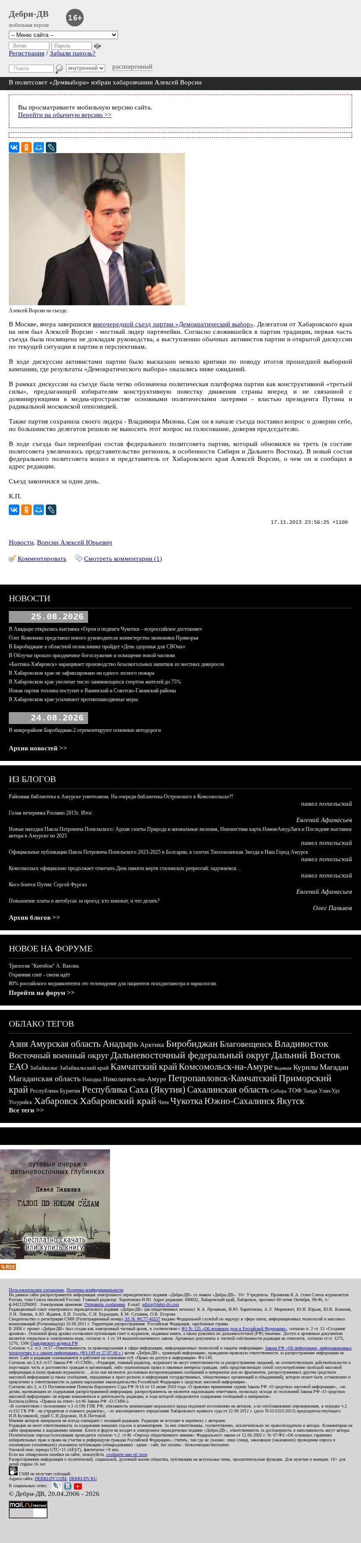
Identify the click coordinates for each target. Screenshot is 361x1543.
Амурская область (65, 1043)
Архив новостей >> (38, 748)
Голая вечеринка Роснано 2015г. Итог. (51, 813)
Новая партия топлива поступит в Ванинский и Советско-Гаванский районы (92, 690)
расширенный (132, 66)
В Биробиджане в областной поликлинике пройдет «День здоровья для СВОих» (97, 647)
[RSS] (8, 1267)
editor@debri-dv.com (160, 1304)
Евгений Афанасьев (324, 819)
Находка (91, 1079)
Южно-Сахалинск (239, 1101)
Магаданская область (45, 1078)
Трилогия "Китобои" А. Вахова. (44, 966)
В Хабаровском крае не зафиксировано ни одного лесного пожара (81, 673)
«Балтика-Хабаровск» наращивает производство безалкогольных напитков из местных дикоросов (116, 664)
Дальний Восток (305, 1054)
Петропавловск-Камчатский (222, 1078)
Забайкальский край (84, 1067)
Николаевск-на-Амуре (134, 1078)
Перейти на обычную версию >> (64, 114)
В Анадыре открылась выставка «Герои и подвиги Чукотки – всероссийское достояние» (105, 629)
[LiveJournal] (51, 147)
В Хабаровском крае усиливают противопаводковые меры (73, 699)
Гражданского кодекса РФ (54, 1343)
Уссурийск (20, 1102)
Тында (310, 1091)
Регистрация (26, 53)
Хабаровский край (118, 1100)
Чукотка (186, 1101)
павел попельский (326, 803)
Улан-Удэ (329, 1091)
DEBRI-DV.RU (83, 1478)
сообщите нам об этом (126, 1454)
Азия (18, 1043)
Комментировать (42, 558)
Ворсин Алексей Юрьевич (74, 542)
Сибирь (279, 1090)
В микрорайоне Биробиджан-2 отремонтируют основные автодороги (85, 730)
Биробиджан (192, 1043)
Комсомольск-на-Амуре (226, 1066)
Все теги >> (26, 1110)
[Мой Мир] (38, 147)
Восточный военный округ (59, 1055)
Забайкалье (44, 1067)
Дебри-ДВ (28, 13)
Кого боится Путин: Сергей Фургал (48, 884)
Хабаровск (56, 1100)
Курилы (305, 1067)
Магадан (334, 1067)
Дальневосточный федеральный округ (190, 1054)
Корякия (282, 1068)
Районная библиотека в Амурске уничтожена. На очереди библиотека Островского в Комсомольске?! (121, 796)
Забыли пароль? (73, 53)
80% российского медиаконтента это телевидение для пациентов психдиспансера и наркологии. (113, 983)
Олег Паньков (332, 907)
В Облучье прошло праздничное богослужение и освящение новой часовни (92, 655)
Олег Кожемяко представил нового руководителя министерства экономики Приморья (104, 638)
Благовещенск (246, 1044)
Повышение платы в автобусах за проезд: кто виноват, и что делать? (84, 901)
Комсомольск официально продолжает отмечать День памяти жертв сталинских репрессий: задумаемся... (124, 868)
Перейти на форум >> (42, 992)
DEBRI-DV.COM (50, 1478)
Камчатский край (144, 1066)
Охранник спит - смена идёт (39, 975)
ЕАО (18, 1066)
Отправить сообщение (105, 1304)
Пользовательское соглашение (36, 1289)
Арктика (152, 1044)
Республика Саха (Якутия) (133, 1089)
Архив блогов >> (34, 917)
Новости (21, 542)
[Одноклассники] (26, 147)
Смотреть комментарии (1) (123, 558)
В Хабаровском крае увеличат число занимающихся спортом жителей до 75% (95, 682)
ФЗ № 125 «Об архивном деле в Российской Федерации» (234, 1328)
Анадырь (120, 1043)
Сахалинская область (228, 1089)
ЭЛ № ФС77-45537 (142, 1318)
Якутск (290, 1101)
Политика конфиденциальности (94, 1289)
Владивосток (301, 1043)
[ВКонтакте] (14, 147)
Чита (163, 1102)
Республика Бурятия (55, 1090)
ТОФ (295, 1090)
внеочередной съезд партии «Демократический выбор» (173, 324)
